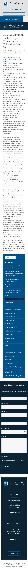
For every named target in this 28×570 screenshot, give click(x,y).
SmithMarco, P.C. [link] (16, 51)
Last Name (5, 403)
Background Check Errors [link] (13, 309)
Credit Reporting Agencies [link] (13, 331)
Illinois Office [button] (14, 512)
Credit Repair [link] (9, 324)
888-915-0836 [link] (11, 19)
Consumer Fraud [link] (10, 313)
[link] (14, 4)
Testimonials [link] (9, 363)
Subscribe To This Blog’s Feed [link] (14, 376)
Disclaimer (5, 456)
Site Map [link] (11, 564)
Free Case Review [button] (14, 9)
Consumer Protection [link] (15, 53)
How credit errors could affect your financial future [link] (13, 267)
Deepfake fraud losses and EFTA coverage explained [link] (13, 286)
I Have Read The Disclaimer (14, 460)
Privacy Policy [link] (17, 564)
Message (4, 436)
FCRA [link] (6, 345)
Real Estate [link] (8, 359)
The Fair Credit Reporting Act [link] (13, 368)
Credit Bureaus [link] (9, 320)
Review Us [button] (14, 553)
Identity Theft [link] (9, 356)
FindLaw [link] (20, 566)
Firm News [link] (8, 349)
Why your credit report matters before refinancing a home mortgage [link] (14, 273)
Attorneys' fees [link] (9, 306)
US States (5, 428)
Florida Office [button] (14, 539)
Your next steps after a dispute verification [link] (12, 280)
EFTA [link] (6, 342)
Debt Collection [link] (9, 338)
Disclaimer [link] (5, 564)
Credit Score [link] (9, 334)
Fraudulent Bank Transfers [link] (13, 352)
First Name (6, 395)
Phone (3, 420)
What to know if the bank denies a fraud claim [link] (13, 291)
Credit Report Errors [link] (11, 327)
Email (4, 411)
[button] (25, 19)
